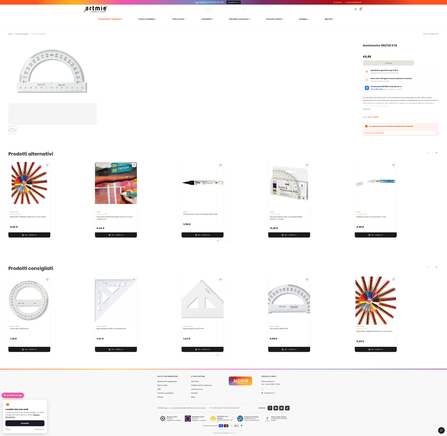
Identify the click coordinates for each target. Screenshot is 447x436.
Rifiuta (8, 429)
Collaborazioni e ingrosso (201, 385)
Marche (329, 19)
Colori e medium (146, 19)
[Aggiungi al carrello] (29, 235)
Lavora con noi (197, 389)
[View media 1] (12, 130)
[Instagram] (275, 408)
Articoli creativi (274, 19)
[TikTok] (287, 408)
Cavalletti (206, 19)
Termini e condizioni (165, 393)
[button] (217, 240)
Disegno (303, 19)
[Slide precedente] (12, 186)
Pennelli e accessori (239, 19)
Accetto (25, 423)
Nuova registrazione (354, 2)
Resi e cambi (162, 385)
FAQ (159, 389)
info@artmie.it (269, 393)
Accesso (339, 2)
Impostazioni (39, 429)
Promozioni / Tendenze (109, 19)
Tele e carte (178, 19)
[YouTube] (281, 408)
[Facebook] (270, 408)
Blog (193, 397)
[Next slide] (436, 152)
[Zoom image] (52, 73)
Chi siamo (195, 381)
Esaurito (388, 63)
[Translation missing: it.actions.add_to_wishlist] (47, 165)
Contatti (194, 393)
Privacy (160, 397)
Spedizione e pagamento (167, 381)
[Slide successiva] (46, 186)
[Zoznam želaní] (355, 9)
